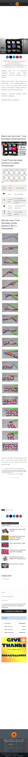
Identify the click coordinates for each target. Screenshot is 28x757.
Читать (23, 626)
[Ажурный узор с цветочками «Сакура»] (5, 530)
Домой (2, 37)
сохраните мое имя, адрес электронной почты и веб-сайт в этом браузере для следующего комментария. (13, 605)
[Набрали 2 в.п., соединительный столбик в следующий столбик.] (10, 319)
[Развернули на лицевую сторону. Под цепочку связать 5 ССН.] (10, 295)
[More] (23, 57)
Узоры (6, 37)
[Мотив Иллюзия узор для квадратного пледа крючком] (5, 558)
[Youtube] (21, 747)
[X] (10, 57)
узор (11, 509)
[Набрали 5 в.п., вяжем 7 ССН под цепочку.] (10, 365)
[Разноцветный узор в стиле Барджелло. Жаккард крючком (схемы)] (5, 537)
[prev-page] (2, 571)
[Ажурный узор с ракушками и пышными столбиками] (5, 551)
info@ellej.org (17, 744)
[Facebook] (7, 57)
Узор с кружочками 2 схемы (17, 543)
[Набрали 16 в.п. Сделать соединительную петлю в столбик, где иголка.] (10, 261)
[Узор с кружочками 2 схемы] (5, 544)
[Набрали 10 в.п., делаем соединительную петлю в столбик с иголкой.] (10, 307)
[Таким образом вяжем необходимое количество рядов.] (10, 400)
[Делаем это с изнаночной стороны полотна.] (10, 272)
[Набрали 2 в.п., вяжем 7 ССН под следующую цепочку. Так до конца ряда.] (10, 377)
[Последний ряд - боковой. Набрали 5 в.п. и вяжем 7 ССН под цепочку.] (10, 412)
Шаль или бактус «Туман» (16, 564)
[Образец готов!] (10, 446)
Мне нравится (22, 623)
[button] (2, 4)
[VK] (20, 57)
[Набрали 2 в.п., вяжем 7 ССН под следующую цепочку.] (10, 423)
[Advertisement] (14, 21)
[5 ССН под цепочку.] (10, 330)
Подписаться (22, 632)
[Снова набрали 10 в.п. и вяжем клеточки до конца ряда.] (10, 342)
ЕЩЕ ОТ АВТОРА (6, 525)
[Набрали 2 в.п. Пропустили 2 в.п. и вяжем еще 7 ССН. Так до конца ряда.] (10, 249)
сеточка (7, 509)
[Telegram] (14, 57)
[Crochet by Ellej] (14, 735)
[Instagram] (10, 747)
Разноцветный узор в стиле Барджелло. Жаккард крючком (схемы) (17, 537)
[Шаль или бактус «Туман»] (5, 565)
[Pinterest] (17, 57)
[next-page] (5, 571)
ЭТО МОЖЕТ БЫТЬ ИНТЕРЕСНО (10, 523)
